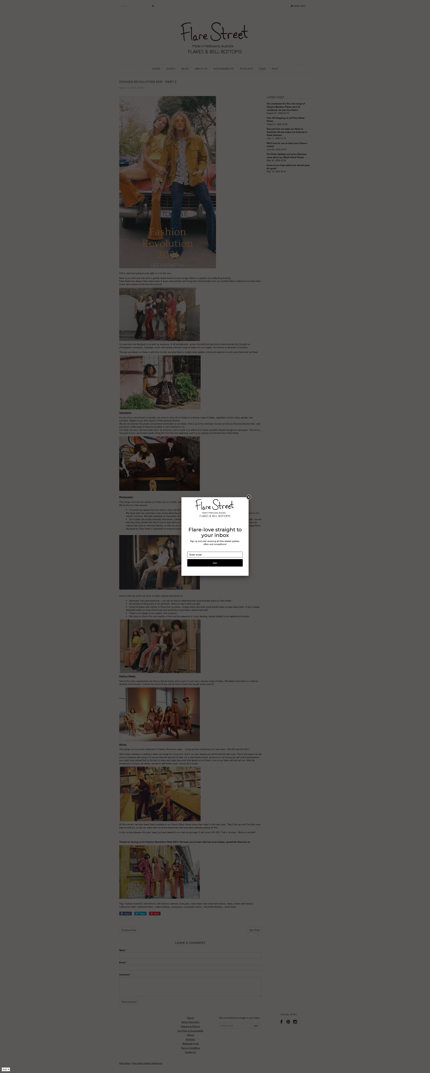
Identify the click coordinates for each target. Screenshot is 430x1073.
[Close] (249, 497)
